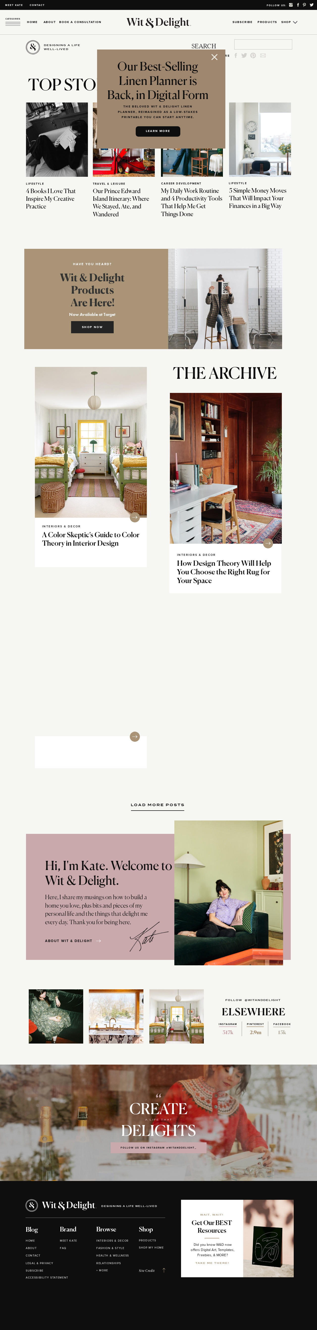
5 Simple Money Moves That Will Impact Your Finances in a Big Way (258, 198)
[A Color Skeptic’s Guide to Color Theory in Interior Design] (91, 442)
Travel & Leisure (109, 183)
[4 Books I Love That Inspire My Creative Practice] (57, 139)
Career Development (181, 183)
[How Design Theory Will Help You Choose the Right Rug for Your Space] (226, 468)
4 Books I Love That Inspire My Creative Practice (51, 199)
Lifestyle (35, 183)
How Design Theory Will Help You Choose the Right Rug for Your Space (224, 572)
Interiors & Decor (61, 526)
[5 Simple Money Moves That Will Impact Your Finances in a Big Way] (260, 139)
